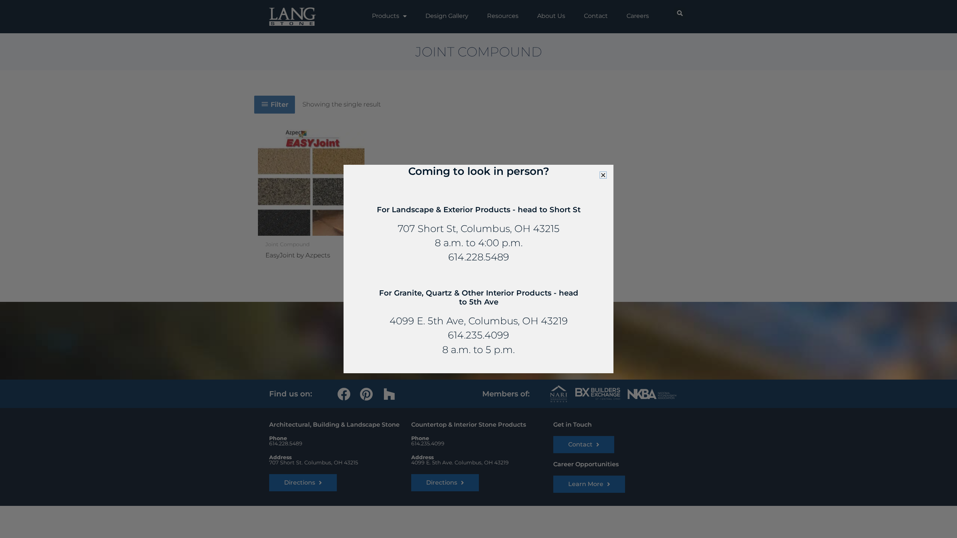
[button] (603, 175)
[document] (478, 269)
